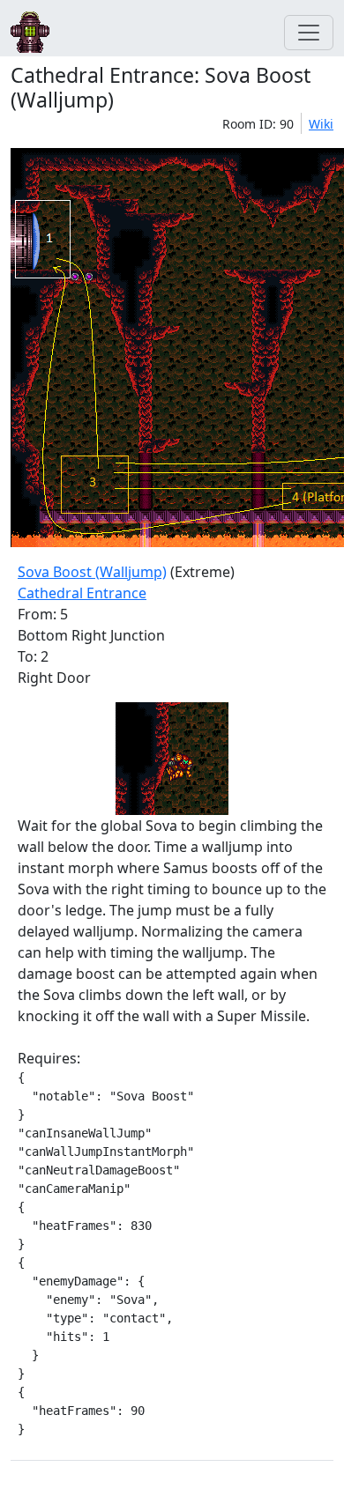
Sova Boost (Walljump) (92, 572)
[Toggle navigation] (308, 32)
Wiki (321, 123)
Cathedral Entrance (82, 593)
